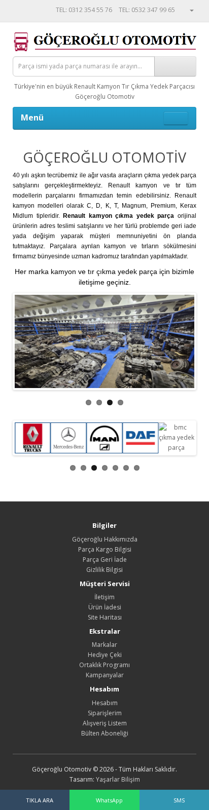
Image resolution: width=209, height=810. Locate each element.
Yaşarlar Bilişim (118, 779)
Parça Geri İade (105, 559)
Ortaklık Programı (104, 665)
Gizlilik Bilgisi (104, 569)
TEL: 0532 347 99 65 (147, 10)
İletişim (104, 597)
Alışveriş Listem (105, 723)
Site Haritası (105, 617)
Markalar (104, 644)
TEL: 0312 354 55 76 (84, 10)
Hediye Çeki (105, 654)
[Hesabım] (188, 10)
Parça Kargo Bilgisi (104, 549)
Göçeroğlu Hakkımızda (104, 539)
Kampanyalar (105, 675)
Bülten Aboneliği (104, 733)
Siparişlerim (105, 713)
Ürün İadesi (104, 607)
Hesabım (105, 703)
